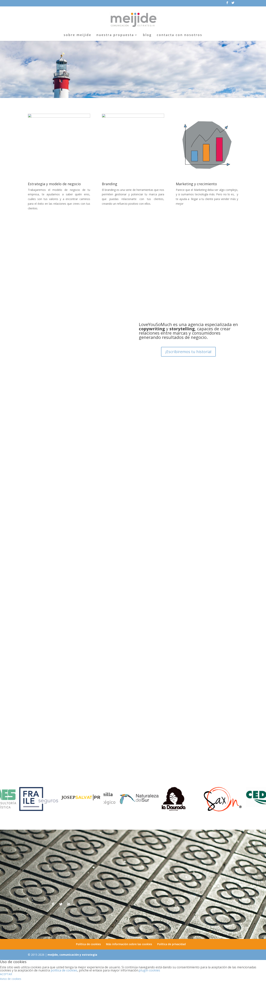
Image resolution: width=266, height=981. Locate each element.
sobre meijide (77, 35)
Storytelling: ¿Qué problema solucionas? (65, 526)
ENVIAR (227, 918)
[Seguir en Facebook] (53, 904)
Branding (109, 184)
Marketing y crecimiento (196, 184)
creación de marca (80, 532)
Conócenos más (131, 77)
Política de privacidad (171, 944)
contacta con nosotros (179, 35)
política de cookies (64, 970)
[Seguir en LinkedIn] (68, 904)
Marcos (41, 532)
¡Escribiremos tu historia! (188, 351)
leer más (37, 551)
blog (147, 35)
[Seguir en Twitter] (61, 904)
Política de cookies (88, 944)
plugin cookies (149, 970)
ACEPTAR (6, 974)
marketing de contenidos (109, 532)
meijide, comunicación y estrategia (72, 954)
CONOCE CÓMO (151, 285)
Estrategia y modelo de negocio (54, 184)
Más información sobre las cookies (129, 944)
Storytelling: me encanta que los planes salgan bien (75, 662)
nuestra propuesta (115, 35)
